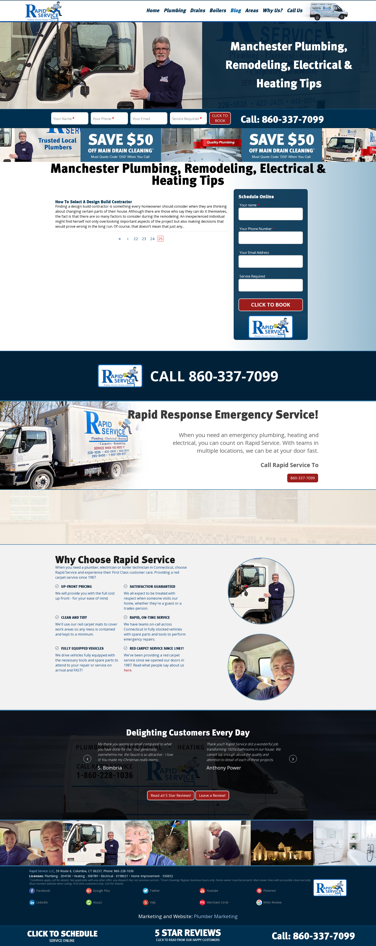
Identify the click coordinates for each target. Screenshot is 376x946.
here (127, 670)
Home (152, 10)
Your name (249, 205)
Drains (197, 10)
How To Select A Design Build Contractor (93, 202)
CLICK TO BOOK (270, 304)
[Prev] (128, 239)
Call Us (294, 10)
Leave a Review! (212, 795)
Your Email (141, 118)
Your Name (63, 118)
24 (152, 238)
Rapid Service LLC (41, 871)
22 (136, 238)
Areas (251, 10)
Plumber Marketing (216, 916)
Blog (235, 10)
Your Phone (103, 118)
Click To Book (220, 118)
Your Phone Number (257, 228)
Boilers (217, 10)
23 (144, 238)
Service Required (187, 118)
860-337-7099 (302, 477)
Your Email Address (254, 252)
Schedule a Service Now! (188, 523)
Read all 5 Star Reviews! (171, 795)
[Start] (120, 239)
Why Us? (272, 10)
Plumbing (175, 10)
